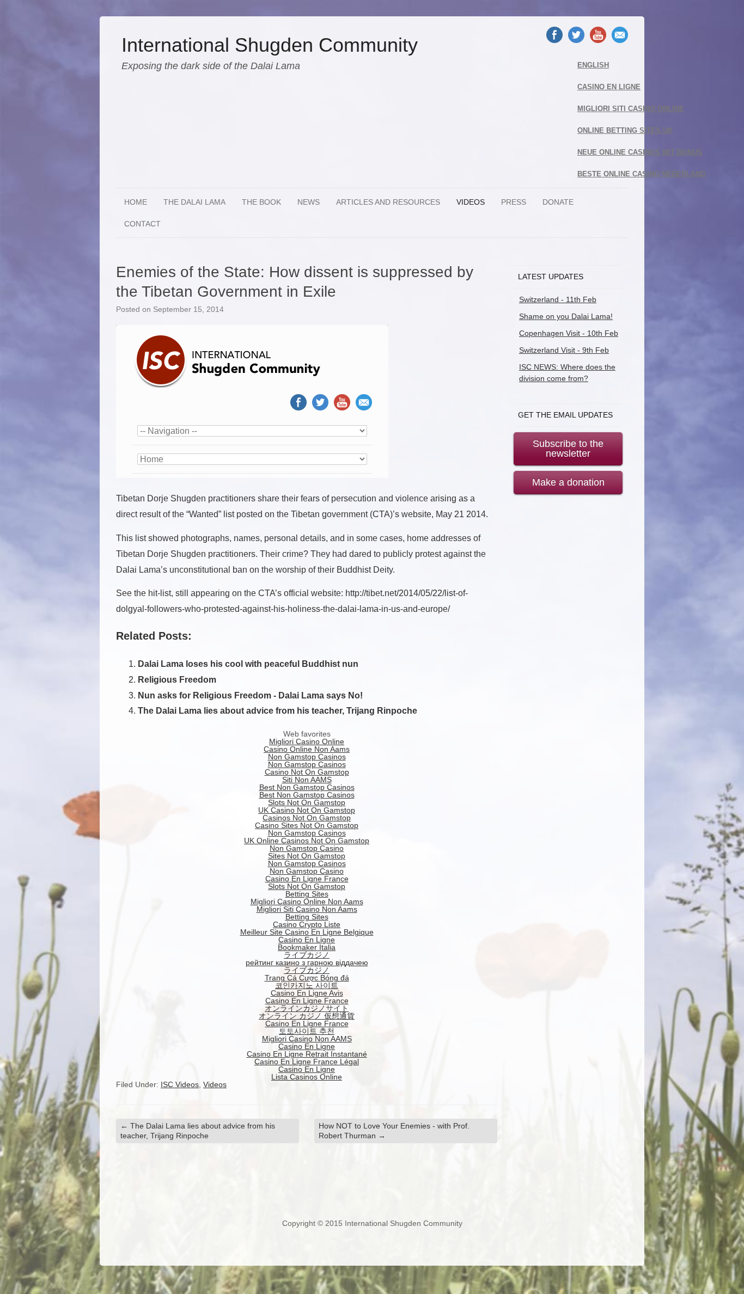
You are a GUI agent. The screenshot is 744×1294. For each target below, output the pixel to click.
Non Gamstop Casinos (307, 756)
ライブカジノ (307, 954)
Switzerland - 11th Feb (557, 299)
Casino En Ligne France (307, 878)
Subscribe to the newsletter (568, 448)
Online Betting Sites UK (625, 130)
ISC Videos (180, 1084)
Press (513, 202)
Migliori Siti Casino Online (630, 109)
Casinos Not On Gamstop (307, 817)
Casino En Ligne (609, 87)
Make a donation (568, 482)
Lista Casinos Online (306, 1076)
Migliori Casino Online (306, 741)
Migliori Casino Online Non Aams (307, 901)
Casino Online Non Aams (307, 749)
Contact (142, 223)
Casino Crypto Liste (306, 924)
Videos (470, 202)
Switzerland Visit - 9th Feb (564, 350)
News (308, 202)
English (593, 65)
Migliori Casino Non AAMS (307, 1038)
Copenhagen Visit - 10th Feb (568, 333)
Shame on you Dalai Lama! (566, 316)
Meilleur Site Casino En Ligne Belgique (307, 932)
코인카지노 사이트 (306, 985)
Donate (558, 202)
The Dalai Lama (194, 202)
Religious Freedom (177, 679)
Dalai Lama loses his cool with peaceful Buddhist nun (248, 664)
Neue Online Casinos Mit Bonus (639, 152)
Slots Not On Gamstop (306, 802)
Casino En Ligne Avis (307, 993)
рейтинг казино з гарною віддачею (307, 962)
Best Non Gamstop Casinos (307, 787)
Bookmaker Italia (307, 947)
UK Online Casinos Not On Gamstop (306, 840)
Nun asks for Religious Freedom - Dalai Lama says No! (250, 695)
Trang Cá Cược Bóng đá (307, 977)
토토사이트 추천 (306, 1031)
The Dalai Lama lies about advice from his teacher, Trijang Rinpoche (277, 710)
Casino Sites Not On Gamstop (306, 825)
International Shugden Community (269, 45)
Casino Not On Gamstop (307, 772)
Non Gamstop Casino (307, 848)
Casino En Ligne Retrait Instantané (307, 1054)
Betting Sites (306, 894)
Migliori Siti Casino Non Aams (307, 909)
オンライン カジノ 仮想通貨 (307, 1015)
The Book (261, 202)
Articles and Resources (388, 202)
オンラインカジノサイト (307, 1008)
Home (135, 202)
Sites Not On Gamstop (306, 855)
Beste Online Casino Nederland (641, 174)
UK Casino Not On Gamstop (306, 810)
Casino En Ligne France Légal (306, 1061)
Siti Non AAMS (307, 779)
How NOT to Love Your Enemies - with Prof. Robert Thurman (394, 1130)
